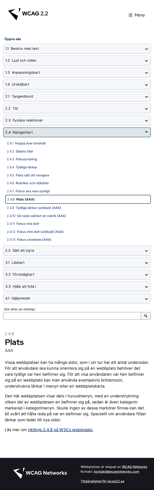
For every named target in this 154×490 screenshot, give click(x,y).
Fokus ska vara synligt (28, 191)
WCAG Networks (134, 467)
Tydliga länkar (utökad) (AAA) (34, 208)
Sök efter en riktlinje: (19, 309)
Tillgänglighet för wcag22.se (102, 481)
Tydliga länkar (22, 167)
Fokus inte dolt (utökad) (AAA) (35, 232)
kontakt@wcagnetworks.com (116, 472)
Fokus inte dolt (23, 224)
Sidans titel (20, 151)
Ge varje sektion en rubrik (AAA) (36, 216)
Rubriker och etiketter (28, 183)
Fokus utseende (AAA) (29, 239)
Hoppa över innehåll (26, 143)
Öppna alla (12, 39)
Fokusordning (22, 159)
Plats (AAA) (21, 199)
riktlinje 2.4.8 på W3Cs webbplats (60, 429)
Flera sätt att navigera (28, 175)
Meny (140, 15)
